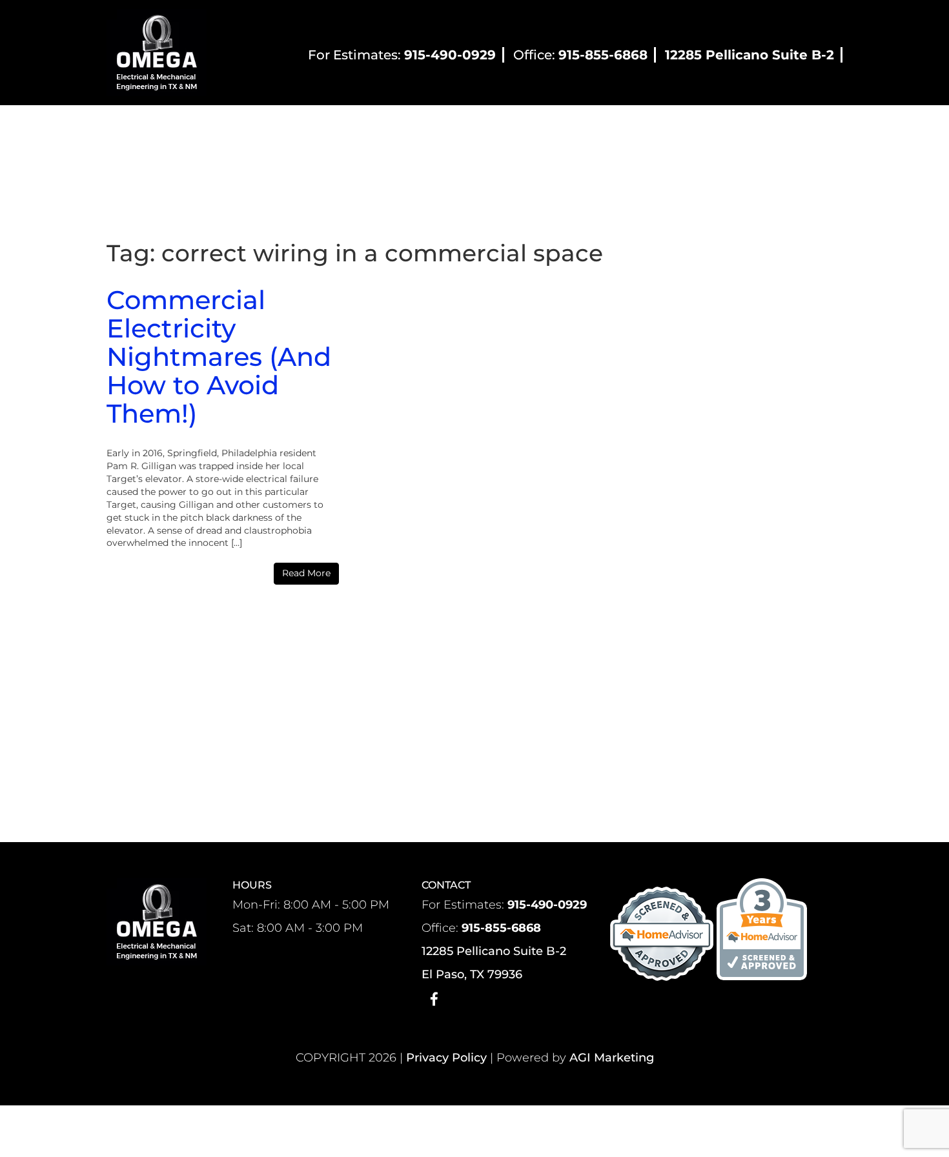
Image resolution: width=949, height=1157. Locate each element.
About (248, 128)
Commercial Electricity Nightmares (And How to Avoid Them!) (219, 356)
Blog (657, 128)
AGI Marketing (611, 1058)
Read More (306, 573)
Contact (711, 128)
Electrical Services (577, 128)
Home (194, 128)
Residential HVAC (339, 128)
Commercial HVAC (461, 128)
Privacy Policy (446, 1058)
